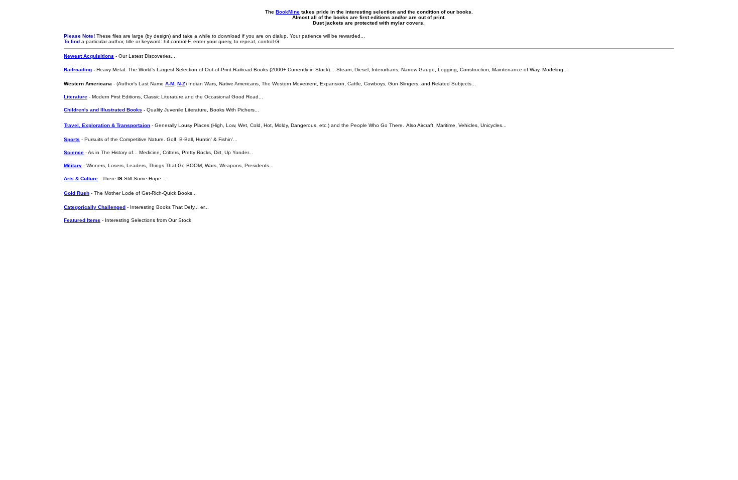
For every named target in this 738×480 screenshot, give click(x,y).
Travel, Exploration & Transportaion (107, 125)
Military (73, 165)
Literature (75, 96)
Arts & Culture (81, 178)
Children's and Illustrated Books (103, 109)
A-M (169, 83)
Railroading (78, 69)
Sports (72, 139)
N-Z (181, 83)
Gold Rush (76, 193)
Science (74, 152)
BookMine (288, 12)
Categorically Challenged (95, 207)
